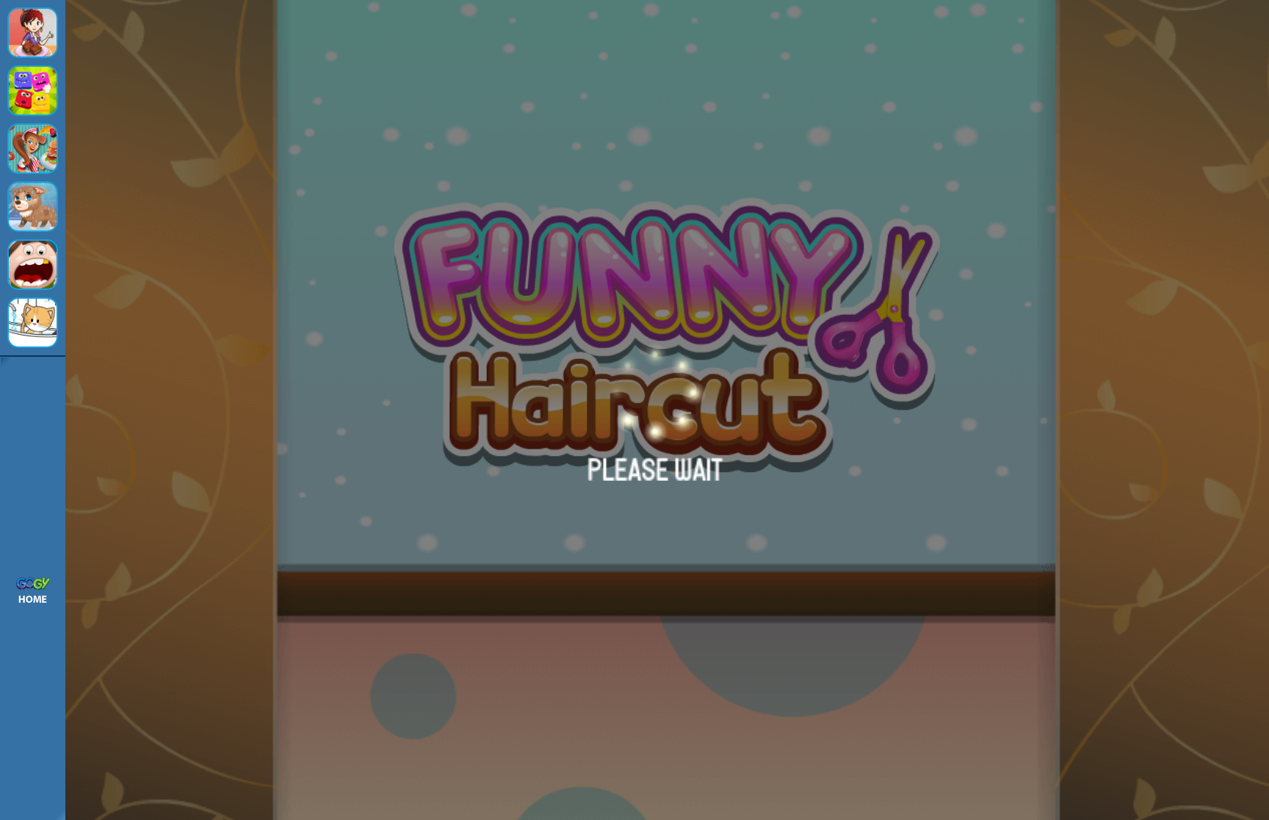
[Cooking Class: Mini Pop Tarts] (33, 33)
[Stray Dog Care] (33, 207)
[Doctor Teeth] (33, 265)
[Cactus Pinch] (33, 91)
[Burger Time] (33, 149)
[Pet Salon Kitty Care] (33, 322)
